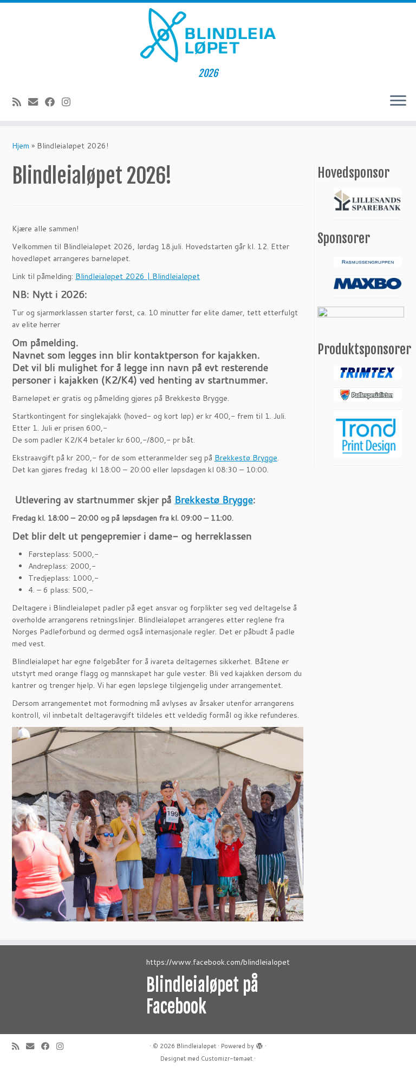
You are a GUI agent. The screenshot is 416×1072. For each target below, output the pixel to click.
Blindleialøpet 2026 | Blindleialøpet (137, 276)
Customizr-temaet (226, 1058)
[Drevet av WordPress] (259, 1044)
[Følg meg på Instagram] (69, 102)
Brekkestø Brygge (245, 457)
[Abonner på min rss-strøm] (20, 102)
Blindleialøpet (196, 1046)
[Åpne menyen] (398, 101)
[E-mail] (36, 102)
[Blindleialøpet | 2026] (208, 35)
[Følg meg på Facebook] (53, 102)
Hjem (20, 145)
